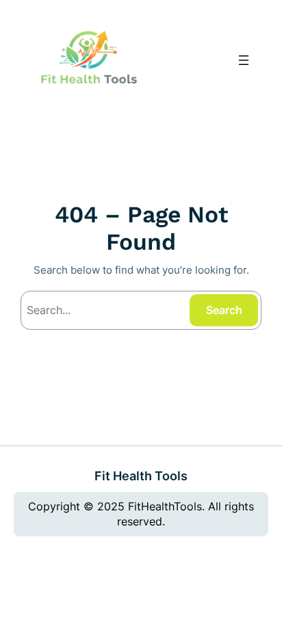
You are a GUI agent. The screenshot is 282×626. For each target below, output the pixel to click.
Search (224, 310)
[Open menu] (243, 60)
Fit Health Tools (141, 475)
